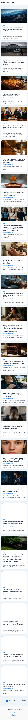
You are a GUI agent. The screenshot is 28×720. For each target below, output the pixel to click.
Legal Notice (14, 714)
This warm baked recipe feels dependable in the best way (11, 94)
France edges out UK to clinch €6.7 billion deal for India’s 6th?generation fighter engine (13, 127)
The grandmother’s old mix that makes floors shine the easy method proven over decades (14, 160)
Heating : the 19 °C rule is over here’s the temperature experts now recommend (13, 262)
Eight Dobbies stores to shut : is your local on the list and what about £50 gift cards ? (13, 62)
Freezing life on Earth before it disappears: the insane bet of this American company (12, 591)
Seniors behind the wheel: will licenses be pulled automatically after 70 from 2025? (14, 395)
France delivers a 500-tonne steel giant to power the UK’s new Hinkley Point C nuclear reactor (13, 295)
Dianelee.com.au (7, 2)
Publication (14, 712)
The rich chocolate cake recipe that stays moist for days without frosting (13, 362)
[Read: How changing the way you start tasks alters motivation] (14, 673)
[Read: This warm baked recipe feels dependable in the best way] (14, 82)
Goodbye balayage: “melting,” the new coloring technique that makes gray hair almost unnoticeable (14, 426)
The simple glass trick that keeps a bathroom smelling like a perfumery (13, 655)
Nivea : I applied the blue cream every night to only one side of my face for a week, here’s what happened (14, 460)
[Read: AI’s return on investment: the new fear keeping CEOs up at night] (14, 478)
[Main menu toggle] (25, 2)
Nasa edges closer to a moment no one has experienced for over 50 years (13, 523)
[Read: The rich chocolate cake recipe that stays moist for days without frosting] (14, 350)
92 (14, 700)
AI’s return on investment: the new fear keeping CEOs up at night (13, 490)
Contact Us (14, 715)
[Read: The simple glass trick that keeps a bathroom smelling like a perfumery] (14, 643)
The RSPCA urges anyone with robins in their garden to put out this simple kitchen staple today (13, 194)
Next (24, 700)
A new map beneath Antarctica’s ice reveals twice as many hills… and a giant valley (13, 29)
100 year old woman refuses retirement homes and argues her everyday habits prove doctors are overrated (13, 624)
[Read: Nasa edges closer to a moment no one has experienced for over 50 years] (14, 510)
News (4, 25)
